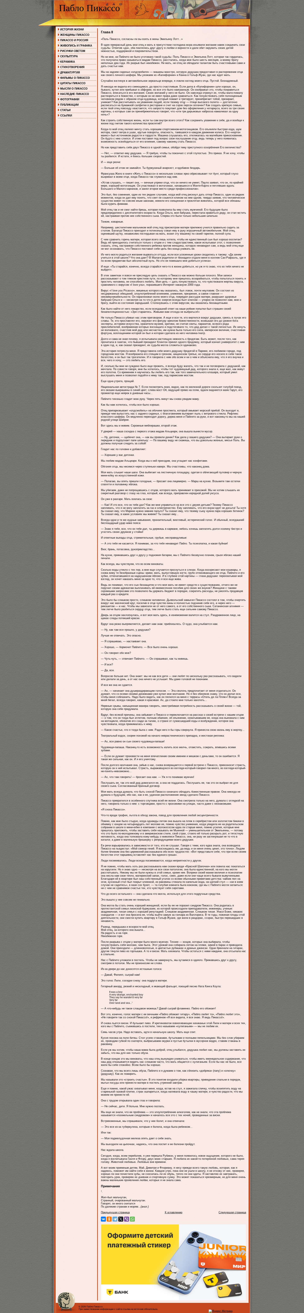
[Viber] (126, 1219)
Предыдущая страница (115, 1212)
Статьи (65, 110)
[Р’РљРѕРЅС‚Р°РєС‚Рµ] (103, 1219)
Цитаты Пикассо (72, 83)
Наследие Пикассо (74, 94)
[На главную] (107, 4)
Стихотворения (72, 67)
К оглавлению (173, 1212)
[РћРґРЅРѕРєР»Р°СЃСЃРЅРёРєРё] (109, 1219)
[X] (120, 1219)
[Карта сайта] (114, 4)
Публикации (69, 104)
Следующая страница (232, 1212)
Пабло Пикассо (89, 8)
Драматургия (70, 72)
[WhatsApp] (132, 1219)
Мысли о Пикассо (73, 88)
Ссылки (66, 115)
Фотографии (69, 99)
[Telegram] (115, 1219)
